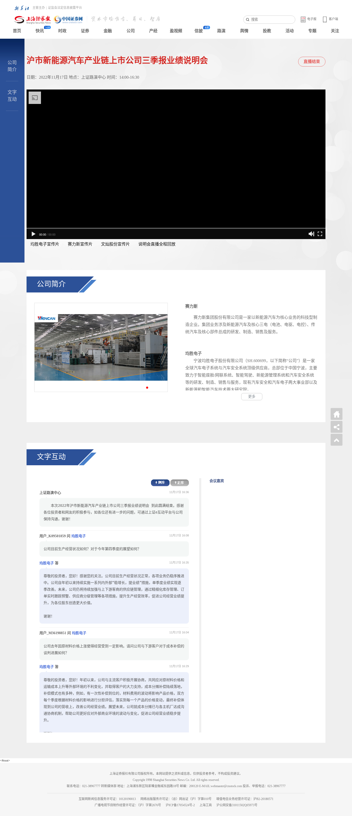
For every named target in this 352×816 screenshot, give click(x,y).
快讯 (40, 31)
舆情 (244, 31)
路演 (221, 31)
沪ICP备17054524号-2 (180, 805)
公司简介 (12, 66)
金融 (108, 31)
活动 (290, 31)
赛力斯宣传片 (80, 244)
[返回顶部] (336, 440)
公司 (131, 31)
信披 (199, 31)
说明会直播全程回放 (156, 244)
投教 (267, 31)
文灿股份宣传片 (115, 244)
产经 (153, 31)
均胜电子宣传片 (44, 244)
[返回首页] (336, 414)
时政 (62, 31)
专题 (312, 31)
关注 (335, 31)
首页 (17, 31)
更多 (251, 396)
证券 (85, 31)
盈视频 (176, 31)
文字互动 (12, 96)
